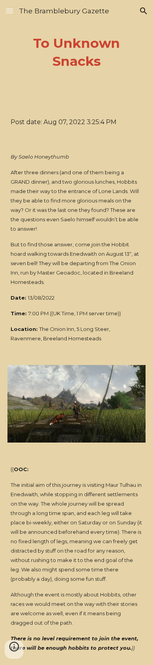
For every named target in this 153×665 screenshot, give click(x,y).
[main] (76, 52)
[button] (9, 11)
